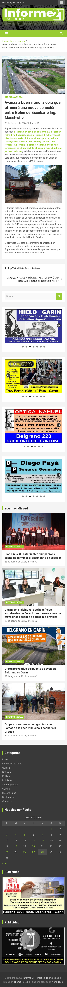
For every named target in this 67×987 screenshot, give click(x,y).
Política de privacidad (48, 977)
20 (33, 846)
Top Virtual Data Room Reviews (24, 268)
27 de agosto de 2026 (15, 676)
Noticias (6, 772)
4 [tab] (33, 346)
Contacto (7, 801)
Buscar (59, 296)
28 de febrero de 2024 (15, 123)
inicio (5, 759)
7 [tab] (44, 346)
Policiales (7, 780)
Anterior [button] (8, 325)
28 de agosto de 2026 (15, 561)
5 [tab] (37, 346)
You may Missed (16, 508)
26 (24, 852)
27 (33, 852)
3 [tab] (30, 346)
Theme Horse (21, 981)
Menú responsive (61, 2)
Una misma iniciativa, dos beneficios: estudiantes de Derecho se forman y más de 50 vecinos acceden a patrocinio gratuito (33, 613)
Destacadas (8, 797)
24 (7, 852)
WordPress (57, 981)
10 (7, 840)
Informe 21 (33, 123)
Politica (6, 776)
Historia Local (9, 793)
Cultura (6, 788)
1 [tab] (23, 346)
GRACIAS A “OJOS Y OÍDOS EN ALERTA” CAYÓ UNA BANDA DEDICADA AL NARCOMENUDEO (33, 280)
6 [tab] (41, 346)
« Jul (4, 863)
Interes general (14, 97)
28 (42, 852)
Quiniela (6, 767)
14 (42, 840)
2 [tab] (26, 346)
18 (15, 846)
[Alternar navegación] (6, 33)
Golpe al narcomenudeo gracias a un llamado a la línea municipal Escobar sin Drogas (30, 728)
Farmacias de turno (12, 763)
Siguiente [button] (58, 325)
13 (33, 840)
